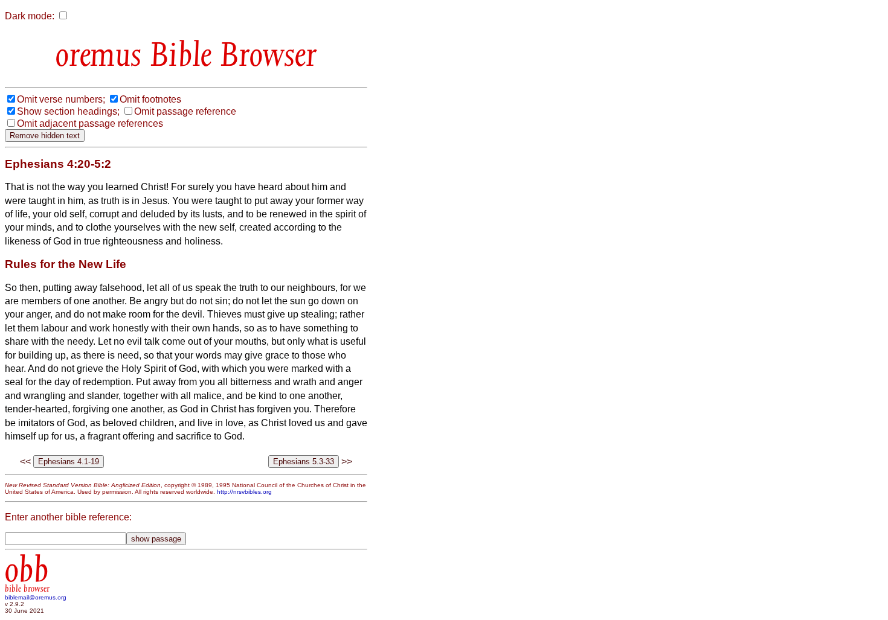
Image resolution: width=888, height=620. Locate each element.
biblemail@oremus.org (35, 597)
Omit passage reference (185, 111)
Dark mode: (29, 16)
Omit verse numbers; (61, 99)
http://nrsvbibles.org (244, 491)
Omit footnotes (150, 99)
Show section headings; (68, 111)
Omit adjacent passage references (90, 123)
